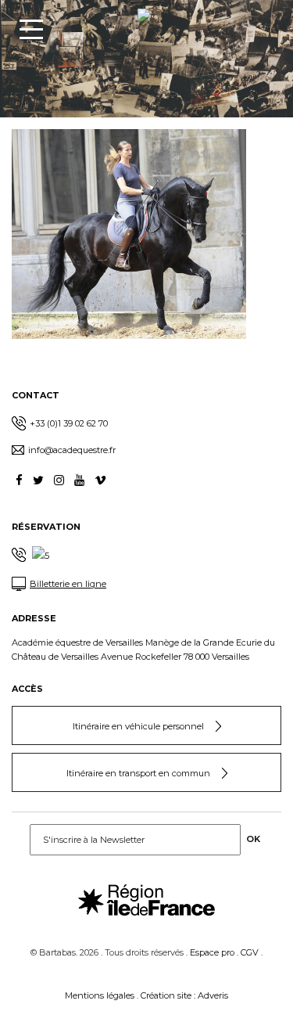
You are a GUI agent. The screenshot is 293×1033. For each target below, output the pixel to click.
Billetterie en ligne (68, 583)
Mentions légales (99, 995)
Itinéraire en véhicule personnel (138, 726)
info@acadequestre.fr (72, 450)
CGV (250, 952)
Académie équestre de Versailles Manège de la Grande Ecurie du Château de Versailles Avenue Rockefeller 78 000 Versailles (143, 649)
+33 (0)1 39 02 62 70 (69, 423)
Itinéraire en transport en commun (138, 773)
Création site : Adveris (184, 995)
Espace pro (212, 952)
